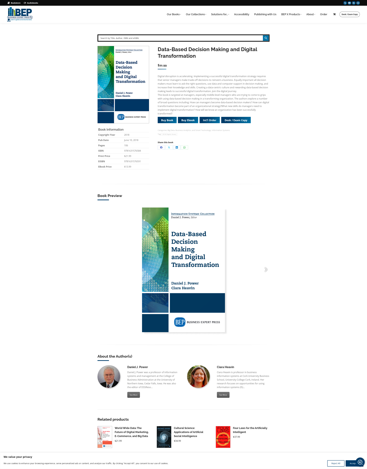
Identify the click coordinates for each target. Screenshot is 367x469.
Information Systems (221, 130)
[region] (183, 460)
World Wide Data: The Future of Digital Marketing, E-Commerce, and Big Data (132, 432)
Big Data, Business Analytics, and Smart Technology (189, 130)
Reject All (335, 463)
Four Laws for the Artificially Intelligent (250, 430)
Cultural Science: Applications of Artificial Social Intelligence (188, 432)
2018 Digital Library (169, 134)
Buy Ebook (188, 120)
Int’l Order (209, 120)
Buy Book (167, 120)
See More (133, 395)
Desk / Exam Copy (236, 120)
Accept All (354, 463)
